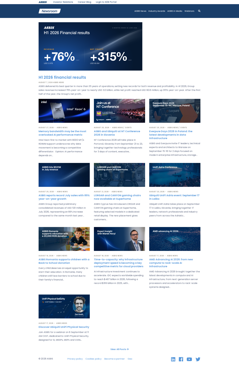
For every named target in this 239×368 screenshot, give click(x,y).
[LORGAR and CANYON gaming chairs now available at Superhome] (119, 175)
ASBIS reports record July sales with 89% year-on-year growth (64, 197)
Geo (130, 358)
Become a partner (114, 358)
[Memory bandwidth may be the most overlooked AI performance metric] (64, 111)
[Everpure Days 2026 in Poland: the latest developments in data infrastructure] (174, 111)
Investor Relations (63, 2)
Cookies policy (93, 358)
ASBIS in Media (174, 11)
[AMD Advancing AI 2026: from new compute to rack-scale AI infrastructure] (174, 239)
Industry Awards (157, 11)
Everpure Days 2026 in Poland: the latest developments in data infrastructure (170, 135)
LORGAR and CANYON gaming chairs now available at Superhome (117, 197)
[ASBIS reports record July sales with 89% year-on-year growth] (64, 175)
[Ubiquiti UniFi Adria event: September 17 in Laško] (174, 175)
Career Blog (84, 2)
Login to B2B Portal (106, 2)
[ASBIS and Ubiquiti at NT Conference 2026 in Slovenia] (119, 111)
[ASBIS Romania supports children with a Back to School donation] (64, 239)
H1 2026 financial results (62, 77)
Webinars (189, 11)
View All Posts (118, 349)
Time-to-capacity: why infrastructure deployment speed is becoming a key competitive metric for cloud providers (119, 263)
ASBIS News (140, 11)
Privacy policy (75, 358)
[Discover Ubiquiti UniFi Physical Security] (64, 306)
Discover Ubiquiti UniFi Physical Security (64, 327)
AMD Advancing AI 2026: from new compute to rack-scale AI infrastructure (171, 263)
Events (128, 127)
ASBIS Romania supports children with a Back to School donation (64, 261)
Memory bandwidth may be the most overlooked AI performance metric (62, 133)
